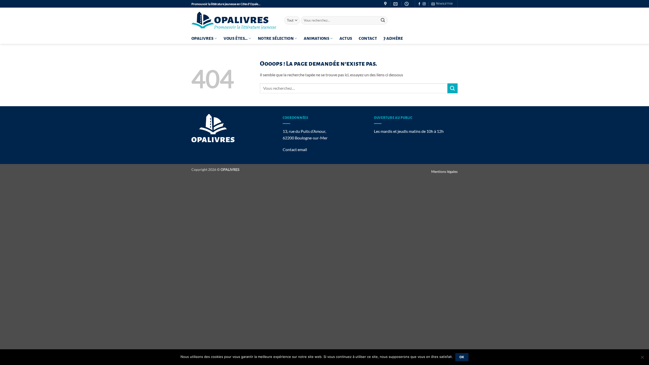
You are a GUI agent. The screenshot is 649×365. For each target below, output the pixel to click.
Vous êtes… (236, 38)
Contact (368, 38)
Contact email (295, 149)
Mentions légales (444, 171)
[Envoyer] (382, 20)
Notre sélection (276, 38)
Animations (317, 38)
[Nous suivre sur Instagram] (424, 4)
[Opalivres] (234, 20)
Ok (461, 357)
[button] (442, 4)
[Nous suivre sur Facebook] (419, 4)
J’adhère (393, 38)
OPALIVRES (202, 38)
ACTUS (345, 38)
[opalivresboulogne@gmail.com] (396, 4)
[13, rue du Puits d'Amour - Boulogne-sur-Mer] (386, 4)
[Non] (642, 359)
